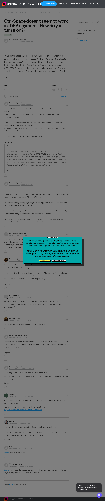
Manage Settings (58, 260)
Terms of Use (63, 253)
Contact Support (49, 4)
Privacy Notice (48, 253)
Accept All (44, 260)
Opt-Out (66, 256)
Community (63, 4)
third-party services (38, 255)
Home (11, 4)
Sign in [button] (92, 4)
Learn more (56, 247)
